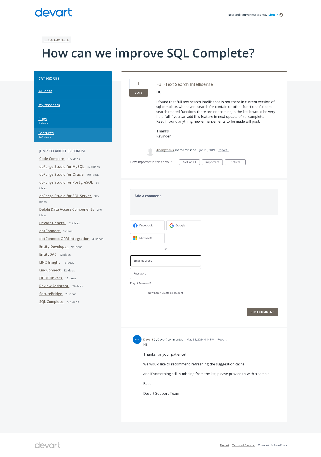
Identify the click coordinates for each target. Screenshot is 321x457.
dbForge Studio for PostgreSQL (66, 182)
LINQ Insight (50, 262)
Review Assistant (54, 285)
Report (221, 339)
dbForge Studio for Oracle (62, 174)
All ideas (45, 91)
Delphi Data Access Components (67, 209)
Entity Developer (54, 246)
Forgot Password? (140, 283)
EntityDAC (48, 254)
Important (214, 162)
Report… (223, 150)
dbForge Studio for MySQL (62, 166)
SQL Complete (51, 301)
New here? (165, 293)
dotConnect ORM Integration (64, 238)
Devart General (52, 223)
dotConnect (50, 230)
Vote (138, 93)
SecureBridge (51, 293)
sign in (273, 15)
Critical (238, 162)
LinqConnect (50, 270)
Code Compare (52, 158)
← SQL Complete (56, 40)
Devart (224, 445)
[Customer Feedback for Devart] (53, 12)
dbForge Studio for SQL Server (65, 195)
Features (46, 132)
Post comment (262, 312)
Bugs (42, 118)
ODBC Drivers (51, 278)
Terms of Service (243, 445)
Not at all (191, 162)
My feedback (49, 105)
